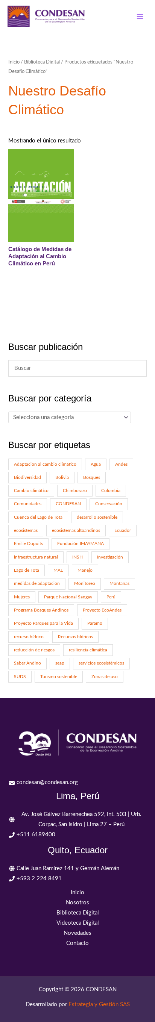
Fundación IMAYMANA (80, 544)
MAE (58, 570)
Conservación (108, 504)
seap (59, 663)
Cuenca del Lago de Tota (38, 517)
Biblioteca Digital (42, 62)
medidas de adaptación (37, 583)
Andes (121, 464)
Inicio (14, 62)
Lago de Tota (26, 570)
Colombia (110, 491)
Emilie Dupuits (28, 544)
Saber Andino (27, 663)
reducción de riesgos (34, 650)
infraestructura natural (36, 557)
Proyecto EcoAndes (102, 610)
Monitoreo (84, 583)
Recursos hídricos (75, 637)
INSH (77, 557)
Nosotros (77, 902)
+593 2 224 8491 (39, 878)
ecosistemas (26, 530)
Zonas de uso (104, 677)
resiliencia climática (88, 650)
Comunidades (27, 504)
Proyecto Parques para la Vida (43, 623)
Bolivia (62, 477)
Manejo (85, 570)
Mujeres (22, 597)
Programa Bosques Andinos (41, 610)
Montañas (119, 583)
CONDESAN (68, 504)
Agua (96, 464)
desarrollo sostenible (97, 517)
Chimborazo (75, 491)
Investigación (110, 557)
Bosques (91, 477)
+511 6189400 (36, 834)
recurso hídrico (29, 637)
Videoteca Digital (77, 923)
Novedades (77, 933)
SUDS (20, 677)
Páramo (94, 623)
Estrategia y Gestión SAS (99, 1004)
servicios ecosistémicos (101, 663)
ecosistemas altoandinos (76, 530)
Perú (110, 597)
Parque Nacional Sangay (68, 597)
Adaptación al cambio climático (45, 464)
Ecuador (122, 530)
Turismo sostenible (58, 677)
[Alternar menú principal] (139, 16)
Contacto (77, 943)
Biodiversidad (27, 477)
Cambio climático (31, 491)
